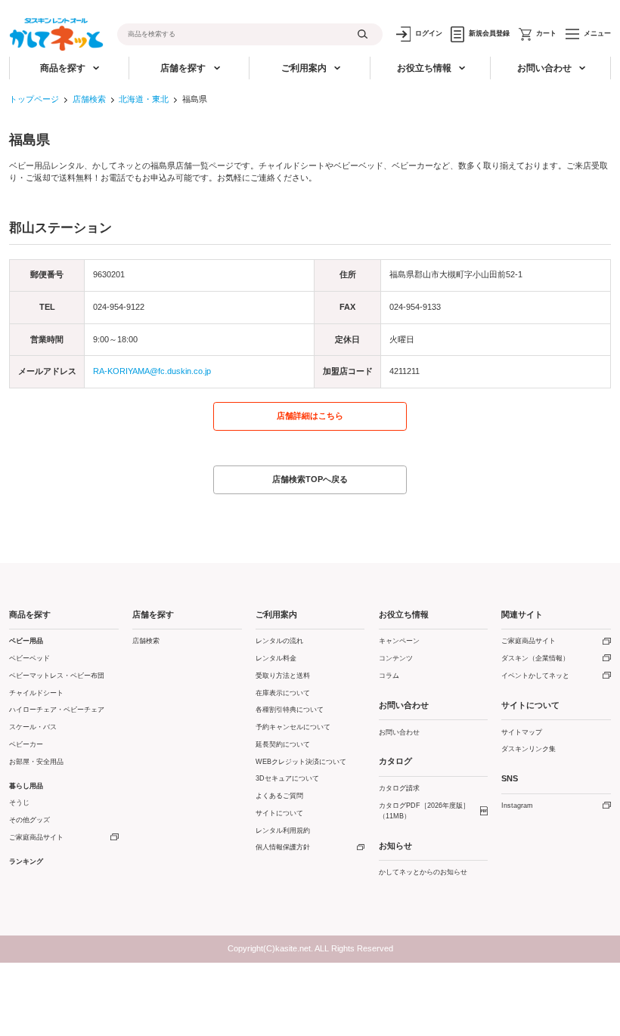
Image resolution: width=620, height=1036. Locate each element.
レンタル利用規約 (283, 830)
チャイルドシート (36, 693)
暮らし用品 (26, 786)
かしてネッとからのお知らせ (423, 872)
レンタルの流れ (279, 641)
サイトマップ (521, 732)
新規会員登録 (489, 33)
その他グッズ (29, 820)
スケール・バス (33, 727)
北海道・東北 (144, 99)
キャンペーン (399, 641)
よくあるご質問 (279, 795)
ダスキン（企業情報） (535, 658)
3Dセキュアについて (287, 778)
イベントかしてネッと (535, 675)
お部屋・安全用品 (36, 761)
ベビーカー (26, 744)
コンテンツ (396, 658)
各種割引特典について (290, 709)
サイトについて (279, 813)
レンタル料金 (276, 658)
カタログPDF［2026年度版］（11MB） (424, 811)
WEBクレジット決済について (301, 761)
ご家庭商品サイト (36, 837)
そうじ (19, 802)
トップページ (34, 99)
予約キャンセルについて (293, 727)
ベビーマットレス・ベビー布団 (56, 675)
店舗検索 (89, 99)
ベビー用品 (26, 641)
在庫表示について (283, 693)
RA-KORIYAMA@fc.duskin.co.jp (152, 371)
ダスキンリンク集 (528, 749)
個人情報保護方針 (283, 847)
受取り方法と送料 (283, 675)
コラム (389, 675)
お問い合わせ (399, 732)
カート (546, 33)
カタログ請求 (399, 788)
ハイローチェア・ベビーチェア (56, 709)
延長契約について (283, 744)
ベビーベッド (29, 658)
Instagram (517, 805)
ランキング (26, 861)
